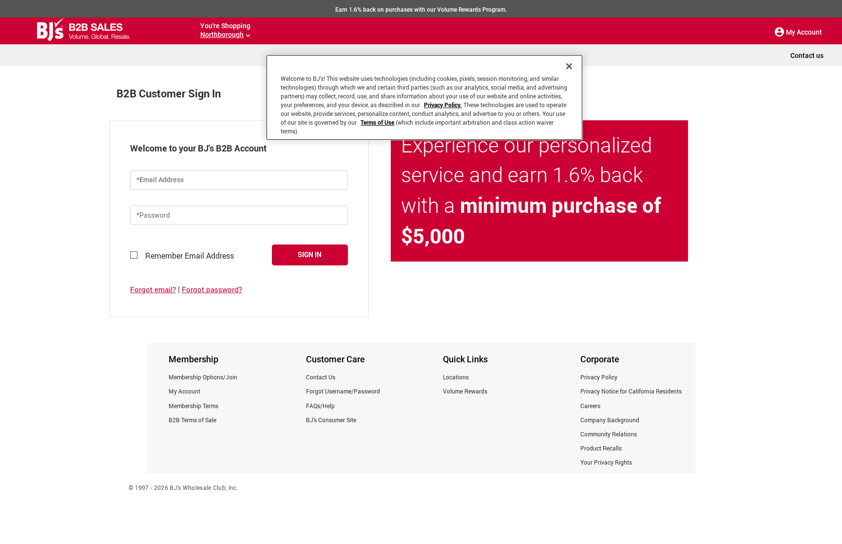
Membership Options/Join (203, 377)
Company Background (609, 420)
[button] (779, 32)
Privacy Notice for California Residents (631, 391)
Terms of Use (377, 122)
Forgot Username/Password (343, 391)
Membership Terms (193, 406)
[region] (424, 97)
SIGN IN (310, 254)
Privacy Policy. (443, 105)
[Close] (569, 66)
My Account (184, 391)
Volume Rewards (465, 391)
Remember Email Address (189, 255)
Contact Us (320, 377)
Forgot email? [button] (153, 289)
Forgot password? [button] (212, 289)
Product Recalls (601, 448)
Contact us (806, 55)
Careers (590, 406)
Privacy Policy (598, 377)
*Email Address (160, 180)
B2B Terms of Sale (192, 420)
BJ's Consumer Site (331, 420)
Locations (456, 377)
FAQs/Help (320, 406)
